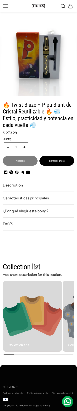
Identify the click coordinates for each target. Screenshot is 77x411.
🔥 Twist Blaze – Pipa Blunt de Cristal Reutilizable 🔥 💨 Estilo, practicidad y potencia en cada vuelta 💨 (38, 114)
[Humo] (38, 6)
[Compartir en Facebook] (5, 172)
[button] (70, 6)
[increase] (24, 147)
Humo (24, 405)
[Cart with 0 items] (70, 6)
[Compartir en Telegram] (22, 172)
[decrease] (7, 147)
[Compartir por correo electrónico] (28, 172)
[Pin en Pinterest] (17, 172)
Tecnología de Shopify (39, 405)
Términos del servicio (63, 393)
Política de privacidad (13, 393)
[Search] (63, 6)
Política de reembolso (38, 393)
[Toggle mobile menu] (16, 6)
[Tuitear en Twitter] (11, 172)
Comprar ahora (57, 160)
